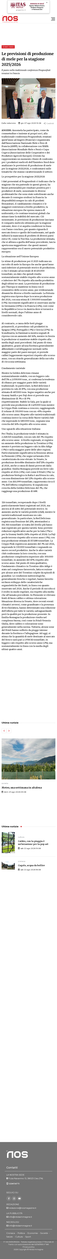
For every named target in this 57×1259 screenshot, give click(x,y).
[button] (4, 730)
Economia (32, 1233)
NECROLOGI (12, 1222)
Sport (28, 1236)
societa (5, 783)
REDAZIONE (12, 1204)
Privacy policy (28, 1247)
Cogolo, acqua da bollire (31, 865)
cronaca (21, 861)
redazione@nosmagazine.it (22, 1208)
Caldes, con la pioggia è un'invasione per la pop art (33, 842)
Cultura (19, 1236)
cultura (21, 837)
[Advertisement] (28, 686)
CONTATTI (13, 1183)
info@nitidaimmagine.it (20, 1217)
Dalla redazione (9, 123)
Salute (9, 1236)
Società (44, 1233)
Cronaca (10, 1233)
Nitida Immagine (36, 1249)
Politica (21, 1233)
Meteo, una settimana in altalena (22, 787)
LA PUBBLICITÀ (14, 1213)
